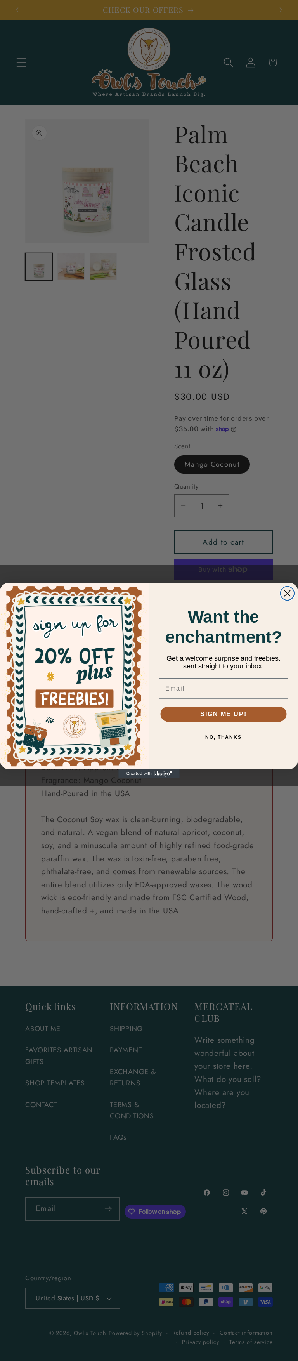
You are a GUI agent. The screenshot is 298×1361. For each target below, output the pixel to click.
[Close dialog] (287, 593)
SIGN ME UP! (223, 714)
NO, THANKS (223, 737)
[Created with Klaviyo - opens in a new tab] (149, 773)
